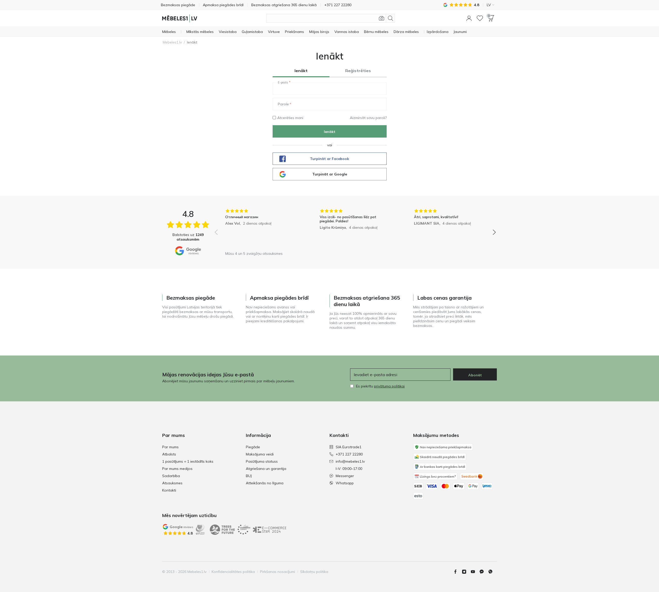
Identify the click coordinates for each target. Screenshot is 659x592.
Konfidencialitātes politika (233, 571)
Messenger (345, 475)
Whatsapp (345, 483)
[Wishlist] (479, 18)
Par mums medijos (177, 468)
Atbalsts (169, 454)
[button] (469, 18)
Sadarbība (171, 475)
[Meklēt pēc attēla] (381, 18)
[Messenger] (483, 571)
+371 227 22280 (349, 454)
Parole (283, 104)
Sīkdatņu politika (314, 571)
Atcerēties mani (290, 117)
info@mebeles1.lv (350, 461)
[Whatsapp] (492, 571)
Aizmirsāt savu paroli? (368, 117)
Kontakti (169, 490)
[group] (261, 229)
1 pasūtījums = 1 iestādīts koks (187, 461)
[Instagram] (466, 571)
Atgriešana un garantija (266, 468)
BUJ (249, 475)
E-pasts (283, 82)
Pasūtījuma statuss (262, 461)
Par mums (170, 447)
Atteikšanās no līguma (264, 483)
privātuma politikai (389, 386)
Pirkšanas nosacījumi (277, 571)
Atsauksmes (172, 483)
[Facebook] (457, 571)
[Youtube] (475, 571)
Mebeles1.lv (172, 42)
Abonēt (475, 375)
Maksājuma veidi (260, 454)
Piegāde (253, 447)
